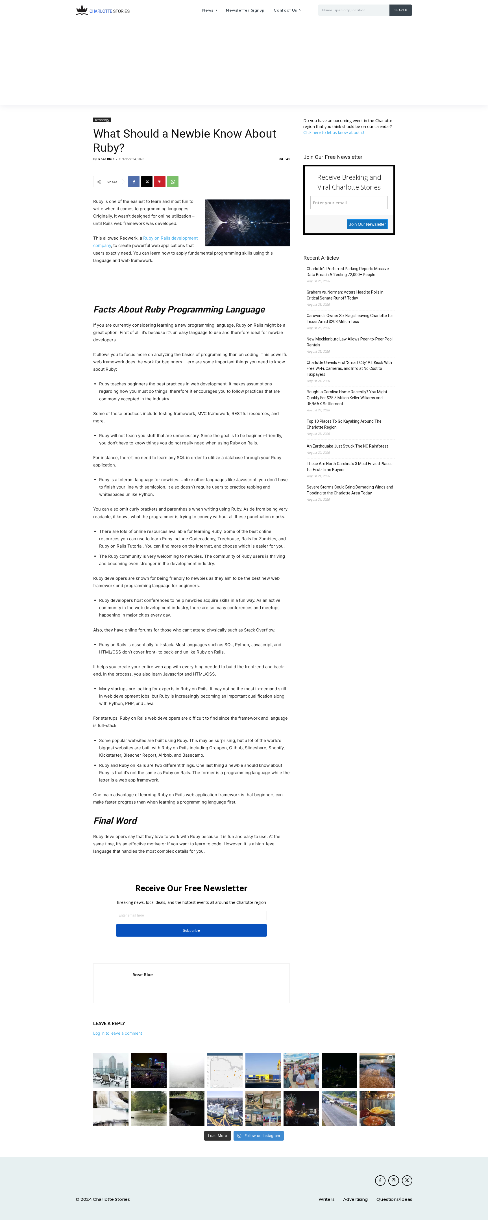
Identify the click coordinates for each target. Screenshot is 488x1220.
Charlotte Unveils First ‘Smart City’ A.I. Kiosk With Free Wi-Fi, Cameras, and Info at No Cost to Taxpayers (349, 368)
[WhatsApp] (172, 181)
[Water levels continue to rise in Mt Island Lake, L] (377, 1070)
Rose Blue (106, 159)
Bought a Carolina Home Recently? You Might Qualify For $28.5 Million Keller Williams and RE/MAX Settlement (347, 398)
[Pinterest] (159, 181)
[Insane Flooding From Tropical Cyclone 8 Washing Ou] (187, 1108)
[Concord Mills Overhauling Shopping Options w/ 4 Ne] (263, 1108)
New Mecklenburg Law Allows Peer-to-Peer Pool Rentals (350, 342)
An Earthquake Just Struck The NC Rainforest (347, 446)
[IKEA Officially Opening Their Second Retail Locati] (263, 1070)
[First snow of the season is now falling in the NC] (187, 1070)
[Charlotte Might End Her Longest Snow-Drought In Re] (110, 1070)
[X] (146, 181)
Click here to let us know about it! (333, 132)
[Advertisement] (244, 62)
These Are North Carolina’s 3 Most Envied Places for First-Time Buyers (350, 466)
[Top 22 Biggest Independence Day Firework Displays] (301, 1108)
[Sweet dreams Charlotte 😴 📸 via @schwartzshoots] (339, 1070)
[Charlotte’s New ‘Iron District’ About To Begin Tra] (225, 1108)
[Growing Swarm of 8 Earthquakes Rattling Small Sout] (225, 1070)
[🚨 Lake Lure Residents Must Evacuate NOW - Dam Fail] (110, 1108)
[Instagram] (393, 1180)
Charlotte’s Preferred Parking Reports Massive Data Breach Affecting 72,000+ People (348, 271)
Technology (102, 120)
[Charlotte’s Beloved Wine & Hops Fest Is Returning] (301, 1070)
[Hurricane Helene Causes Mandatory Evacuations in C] (149, 1108)
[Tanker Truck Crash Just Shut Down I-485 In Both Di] (339, 1108)
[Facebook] (134, 181)
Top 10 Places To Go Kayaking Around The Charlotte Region (344, 424)
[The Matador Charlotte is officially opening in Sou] (377, 1108)
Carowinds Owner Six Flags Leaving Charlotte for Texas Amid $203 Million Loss (350, 318)
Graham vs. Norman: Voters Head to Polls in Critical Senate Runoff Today (345, 295)
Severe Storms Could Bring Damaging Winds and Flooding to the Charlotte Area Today (350, 490)
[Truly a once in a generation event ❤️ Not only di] (149, 1070)
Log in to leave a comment (117, 1033)
